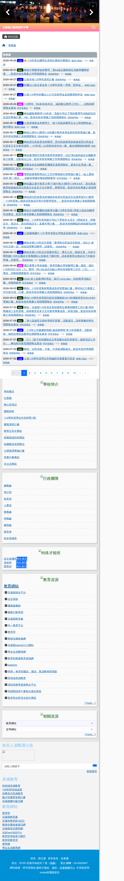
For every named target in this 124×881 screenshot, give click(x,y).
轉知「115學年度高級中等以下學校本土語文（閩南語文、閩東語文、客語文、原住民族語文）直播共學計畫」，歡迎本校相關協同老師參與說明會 (49, 223)
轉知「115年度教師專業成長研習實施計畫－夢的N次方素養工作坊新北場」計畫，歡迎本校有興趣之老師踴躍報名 (49, 290)
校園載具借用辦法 (14, 444)
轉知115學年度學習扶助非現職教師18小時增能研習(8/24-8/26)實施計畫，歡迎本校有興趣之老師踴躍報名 (49, 299)
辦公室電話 (10, 404)
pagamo (12, 665)
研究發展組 (22, 107)
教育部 (6, 813)
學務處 (8, 518)
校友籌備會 (10, 538)
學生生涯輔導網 (17, 651)
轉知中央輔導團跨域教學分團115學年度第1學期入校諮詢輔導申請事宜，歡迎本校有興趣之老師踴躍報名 (48, 212)
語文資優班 (10, 558)
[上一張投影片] (8, 12)
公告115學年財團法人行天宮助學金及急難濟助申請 (53, 94)
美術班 (8, 562)
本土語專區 (10, 464)
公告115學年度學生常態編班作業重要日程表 (49, 358)
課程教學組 (53, 73)
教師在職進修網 (17, 638)
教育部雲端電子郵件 (14, 836)
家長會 (8, 531)
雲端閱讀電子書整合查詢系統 (24, 691)
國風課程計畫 (11, 424)
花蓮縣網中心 (67, 867)
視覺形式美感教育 (12, 793)
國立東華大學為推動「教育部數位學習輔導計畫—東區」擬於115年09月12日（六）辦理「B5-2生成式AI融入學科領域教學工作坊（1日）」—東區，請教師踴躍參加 (49, 269)
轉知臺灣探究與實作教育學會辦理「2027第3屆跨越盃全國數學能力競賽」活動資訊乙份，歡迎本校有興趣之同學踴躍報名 (49, 157)
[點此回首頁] (49, 11)
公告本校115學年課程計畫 (39, 79)
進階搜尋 (92, 771)
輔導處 (8, 525)
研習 (20, 104)
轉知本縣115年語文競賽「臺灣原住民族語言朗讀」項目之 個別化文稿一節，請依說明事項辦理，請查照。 (48, 244)
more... (90, 703)
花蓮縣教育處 (15, 619)
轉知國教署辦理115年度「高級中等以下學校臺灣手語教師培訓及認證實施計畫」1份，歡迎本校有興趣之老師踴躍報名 (49, 115)
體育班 (8, 566)
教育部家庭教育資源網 (21, 658)
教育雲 (12, 632)
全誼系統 (13, 599)
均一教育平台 (15, 625)
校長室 (8, 499)
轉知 (20, 70)
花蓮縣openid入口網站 (21, 645)
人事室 (8, 505)
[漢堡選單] (93, 27)
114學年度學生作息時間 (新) (20, 418)
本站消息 (12, 36)
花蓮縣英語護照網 (12, 828)
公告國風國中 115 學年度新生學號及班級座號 (50, 233)
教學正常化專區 (13, 431)
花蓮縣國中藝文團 (12, 801)
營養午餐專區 (11, 457)
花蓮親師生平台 (17, 592)
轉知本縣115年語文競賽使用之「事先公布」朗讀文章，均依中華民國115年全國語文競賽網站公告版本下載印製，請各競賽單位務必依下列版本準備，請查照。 (49, 256)
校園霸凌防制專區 (14, 437)
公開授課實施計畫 (14, 450)
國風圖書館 (14, 605)
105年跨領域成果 (12, 789)
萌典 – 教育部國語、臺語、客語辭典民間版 (32, 671)
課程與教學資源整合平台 (22, 684)
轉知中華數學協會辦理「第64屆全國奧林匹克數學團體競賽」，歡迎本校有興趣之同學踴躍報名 (46, 72)
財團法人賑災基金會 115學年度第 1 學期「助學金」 (53, 85)
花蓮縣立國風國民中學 (15, 27)
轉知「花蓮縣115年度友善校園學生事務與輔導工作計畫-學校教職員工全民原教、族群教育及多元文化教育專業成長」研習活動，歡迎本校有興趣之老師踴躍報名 (49, 311)
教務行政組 (90, 85)
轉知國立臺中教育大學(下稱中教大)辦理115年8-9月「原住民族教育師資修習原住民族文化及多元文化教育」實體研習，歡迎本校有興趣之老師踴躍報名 (49, 187)
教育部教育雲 (10, 840)
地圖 (52, 863)
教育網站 (11, 585)
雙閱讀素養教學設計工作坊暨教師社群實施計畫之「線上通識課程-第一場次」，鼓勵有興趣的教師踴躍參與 (48, 176)
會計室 (8, 492)
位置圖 (8, 398)
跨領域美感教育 (17, 678)
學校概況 (9, 391)
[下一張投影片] (91, 12)
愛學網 (6, 844)
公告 (20, 60)
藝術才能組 (77, 60)
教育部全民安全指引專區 (22, 698)
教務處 (12, 45)
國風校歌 (9, 411)
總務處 (8, 485)
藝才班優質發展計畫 (14, 797)
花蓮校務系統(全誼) (13, 821)
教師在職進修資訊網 (14, 824)
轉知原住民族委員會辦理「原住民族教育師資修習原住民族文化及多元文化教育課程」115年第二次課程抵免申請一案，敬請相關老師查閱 (48, 144)
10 (74, 373)
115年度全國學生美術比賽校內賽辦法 (48, 60)
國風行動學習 (15, 612)
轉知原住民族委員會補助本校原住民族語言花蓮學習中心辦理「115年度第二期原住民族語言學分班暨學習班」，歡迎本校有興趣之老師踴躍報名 (49, 200)
